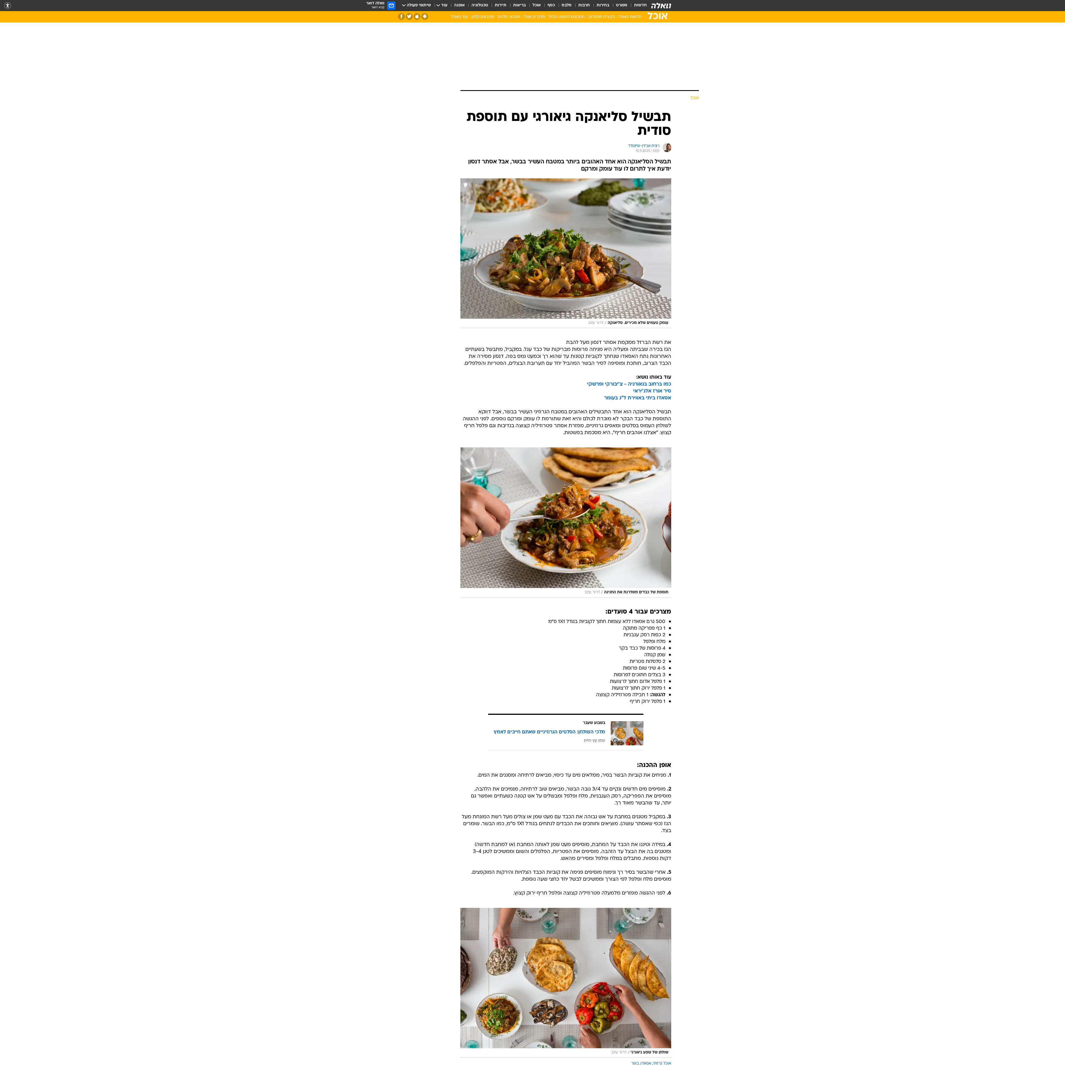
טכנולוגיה (479, 5)
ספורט (621, 5)
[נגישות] (7, 5)
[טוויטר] (409, 16)
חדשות (640, 5)
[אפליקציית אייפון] (417, 16)
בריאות (519, 5)
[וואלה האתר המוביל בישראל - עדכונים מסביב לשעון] (661, 5)
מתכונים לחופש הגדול (567, 17)
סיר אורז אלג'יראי (652, 391)
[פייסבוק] (401, 16)
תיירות (500, 5)
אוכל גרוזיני (662, 1063)
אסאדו (645, 1063)
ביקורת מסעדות (601, 17)
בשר (635, 1063)
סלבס (567, 5)
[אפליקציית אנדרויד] (424, 16)
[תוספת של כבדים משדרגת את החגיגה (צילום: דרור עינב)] (565, 522)
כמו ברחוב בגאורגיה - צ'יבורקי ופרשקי (629, 384)
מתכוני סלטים (509, 17)
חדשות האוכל (629, 17)
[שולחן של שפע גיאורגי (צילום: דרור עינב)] (565, 983)
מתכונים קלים (482, 17)
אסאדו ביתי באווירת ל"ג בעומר (637, 398)
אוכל (536, 5)
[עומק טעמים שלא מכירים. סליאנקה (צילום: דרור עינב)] (565, 253)
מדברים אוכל (534, 17)
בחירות (603, 5)
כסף (551, 5)
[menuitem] (637, 5)
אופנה (459, 5)
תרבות (584, 5)
